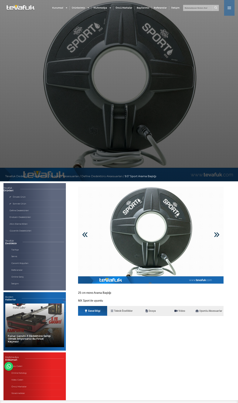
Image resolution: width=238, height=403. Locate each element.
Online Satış (17, 276)
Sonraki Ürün (19, 203)
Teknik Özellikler (123, 310)
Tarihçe (15, 249)
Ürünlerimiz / (40, 176)
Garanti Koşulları (19, 263)
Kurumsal (57, 7)
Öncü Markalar (124, 7)
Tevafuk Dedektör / (18, 176)
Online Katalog (18, 373)
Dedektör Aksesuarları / (65, 176)
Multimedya (100, 7)
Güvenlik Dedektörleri (20, 230)
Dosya (152, 310)
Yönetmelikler (18, 393)
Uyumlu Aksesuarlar (210, 310)
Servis (14, 256)
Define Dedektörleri (19, 210)
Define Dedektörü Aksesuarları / (103, 176)
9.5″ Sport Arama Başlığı (140, 176)
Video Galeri (17, 379)
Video (181, 310)
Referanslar (160, 7)
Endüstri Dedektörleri (20, 217)
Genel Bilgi (94, 310)
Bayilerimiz (143, 7)
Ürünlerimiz (78, 7)
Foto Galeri (16, 366)
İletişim (175, 7)
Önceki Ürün (19, 196)
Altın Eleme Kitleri (19, 224)
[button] (216, 237)
